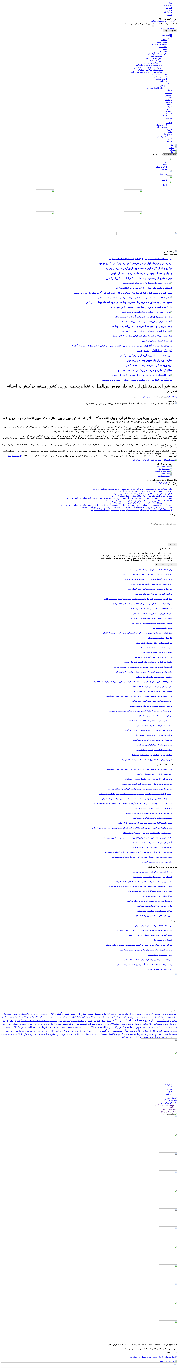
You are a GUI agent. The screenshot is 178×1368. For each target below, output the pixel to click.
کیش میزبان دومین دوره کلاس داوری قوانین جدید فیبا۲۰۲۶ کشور (142, 494)
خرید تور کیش (171, 1098)
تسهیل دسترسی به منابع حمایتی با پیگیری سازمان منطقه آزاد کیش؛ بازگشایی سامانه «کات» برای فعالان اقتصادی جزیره (133, 803)
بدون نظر (147, 397)
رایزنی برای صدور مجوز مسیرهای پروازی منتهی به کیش (146, 491)
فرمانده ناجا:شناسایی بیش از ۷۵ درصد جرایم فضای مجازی (153, 594)
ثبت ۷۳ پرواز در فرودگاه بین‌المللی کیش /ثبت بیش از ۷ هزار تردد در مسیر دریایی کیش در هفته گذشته (139, 696)
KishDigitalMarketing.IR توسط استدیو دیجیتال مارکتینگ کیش (153, 1357)
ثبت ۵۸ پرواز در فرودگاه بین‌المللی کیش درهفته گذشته (154, 745)
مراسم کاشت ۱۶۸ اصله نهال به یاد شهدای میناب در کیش (153, 926)
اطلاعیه (164, 40)
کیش (170, 37)
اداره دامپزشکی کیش (154, 58)
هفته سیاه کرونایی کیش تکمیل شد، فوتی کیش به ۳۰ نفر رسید (152, 623)
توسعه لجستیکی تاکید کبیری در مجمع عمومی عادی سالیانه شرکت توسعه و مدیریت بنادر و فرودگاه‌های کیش (137, 799)
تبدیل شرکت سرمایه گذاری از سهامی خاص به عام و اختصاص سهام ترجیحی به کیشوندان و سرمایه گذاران (137, 633)
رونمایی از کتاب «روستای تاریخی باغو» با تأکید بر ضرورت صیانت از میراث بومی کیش (144, 964)
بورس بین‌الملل (161, 482)
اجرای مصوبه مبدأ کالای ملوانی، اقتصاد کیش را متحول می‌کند (152, 701)
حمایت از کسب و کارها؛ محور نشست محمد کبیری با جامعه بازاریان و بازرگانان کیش (145, 823)
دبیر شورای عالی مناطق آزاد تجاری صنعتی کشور (80, 1017)
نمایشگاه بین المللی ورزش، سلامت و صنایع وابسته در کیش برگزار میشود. (148, 662)
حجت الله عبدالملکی (146, 1017)
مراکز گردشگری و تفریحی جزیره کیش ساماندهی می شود (153, 657)
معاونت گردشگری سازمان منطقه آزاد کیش (43, 1034)
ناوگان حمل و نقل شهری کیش (150, 70)
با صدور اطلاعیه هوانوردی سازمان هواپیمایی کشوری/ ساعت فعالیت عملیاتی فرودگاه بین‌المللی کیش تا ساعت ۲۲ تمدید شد (132, 682)
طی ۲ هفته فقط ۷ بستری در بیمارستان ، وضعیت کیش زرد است (151, 608)
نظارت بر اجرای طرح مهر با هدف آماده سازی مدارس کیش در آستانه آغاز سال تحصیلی (144, 672)
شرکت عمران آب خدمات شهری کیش (156, 1027)
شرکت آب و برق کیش (103, 1024)
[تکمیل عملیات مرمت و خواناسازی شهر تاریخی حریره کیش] (168, 1263)
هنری (170, 139)
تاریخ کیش (173, 1107)
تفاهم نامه (163, 47)
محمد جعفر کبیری (163, 1030)
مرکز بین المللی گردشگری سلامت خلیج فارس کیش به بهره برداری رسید (148, 579)
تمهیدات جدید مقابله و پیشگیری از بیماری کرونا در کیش (154, 643)
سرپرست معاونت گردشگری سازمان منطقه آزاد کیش (35, 1020)
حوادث (169, 1089)
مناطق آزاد (167, 134)
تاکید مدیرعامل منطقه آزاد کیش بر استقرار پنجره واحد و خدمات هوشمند (148, 813)
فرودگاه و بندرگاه (156, 60)
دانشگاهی (163, 86)
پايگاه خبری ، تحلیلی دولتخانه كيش (163, 21)
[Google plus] (163, 471)
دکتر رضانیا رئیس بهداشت (30, 1017)
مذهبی (169, 132)
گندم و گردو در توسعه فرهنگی (162, 940)
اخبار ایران (168, 1084)
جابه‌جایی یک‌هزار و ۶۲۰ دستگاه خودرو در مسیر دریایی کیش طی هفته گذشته (147, 833)
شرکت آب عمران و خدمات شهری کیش (130, 1024)
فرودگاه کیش (7, 1027)
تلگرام (169, 15)
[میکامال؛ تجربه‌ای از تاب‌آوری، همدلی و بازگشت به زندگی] (168, 1282)
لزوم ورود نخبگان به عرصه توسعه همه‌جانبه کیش (156, 652)
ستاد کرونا (163, 51)
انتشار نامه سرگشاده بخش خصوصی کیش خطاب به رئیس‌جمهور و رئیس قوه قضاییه (144, 930)
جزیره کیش (27, 1014)
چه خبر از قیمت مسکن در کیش (162, 628)
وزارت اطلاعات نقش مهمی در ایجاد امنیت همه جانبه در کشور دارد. (150, 570)
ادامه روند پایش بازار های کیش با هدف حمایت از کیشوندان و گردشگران (148, 730)
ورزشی (169, 141)
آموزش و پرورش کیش (158, 44)
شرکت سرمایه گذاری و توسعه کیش (38, 1024)
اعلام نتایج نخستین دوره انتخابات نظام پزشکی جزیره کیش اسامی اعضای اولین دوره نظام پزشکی (140, 886)
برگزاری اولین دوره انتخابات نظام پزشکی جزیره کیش (154, 906)
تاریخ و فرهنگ (161, 125)
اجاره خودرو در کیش (169, 1102)
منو (161, 30)
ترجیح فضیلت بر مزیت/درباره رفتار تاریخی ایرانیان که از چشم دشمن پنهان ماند (146, 960)
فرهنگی (169, 123)
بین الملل (168, 100)
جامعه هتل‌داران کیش (40, 1014)
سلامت (169, 113)
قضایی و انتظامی (160, 77)
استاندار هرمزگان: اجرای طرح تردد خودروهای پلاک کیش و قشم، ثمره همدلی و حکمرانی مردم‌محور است (126, 507)
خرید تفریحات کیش (169, 1100)
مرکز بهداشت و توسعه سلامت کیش (148, 67)
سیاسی (169, 118)
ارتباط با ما (167, 5)
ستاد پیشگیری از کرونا (99, 1020)
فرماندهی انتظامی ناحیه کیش (61, 1027)
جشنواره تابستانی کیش (164, 1017)
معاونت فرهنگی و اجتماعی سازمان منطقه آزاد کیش (90, 1034)
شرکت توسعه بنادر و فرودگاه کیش (72, 1023)
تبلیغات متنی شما (170, 1109)
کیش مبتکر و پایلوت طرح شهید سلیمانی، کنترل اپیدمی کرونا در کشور (149, 589)
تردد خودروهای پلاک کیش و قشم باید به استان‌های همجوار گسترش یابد (140, 503)
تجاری (169, 106)
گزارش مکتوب (161, 79)
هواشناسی (163, 81)
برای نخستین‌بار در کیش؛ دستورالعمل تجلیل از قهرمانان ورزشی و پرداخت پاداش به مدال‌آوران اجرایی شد (137, 838)
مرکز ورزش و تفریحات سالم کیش (149, 65)
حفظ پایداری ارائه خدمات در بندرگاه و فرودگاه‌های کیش (154, 750)
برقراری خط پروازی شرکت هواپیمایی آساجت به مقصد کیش (152, 613)
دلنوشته (169, 111)
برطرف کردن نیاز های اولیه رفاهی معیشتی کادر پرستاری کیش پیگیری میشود (147, 574)
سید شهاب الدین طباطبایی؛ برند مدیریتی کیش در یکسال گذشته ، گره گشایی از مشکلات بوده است (140, 789)
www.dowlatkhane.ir (169, 28)
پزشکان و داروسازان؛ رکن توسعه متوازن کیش (157, 896)
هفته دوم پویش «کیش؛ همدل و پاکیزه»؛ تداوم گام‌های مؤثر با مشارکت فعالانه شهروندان (143, 881)
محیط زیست (162, 42)
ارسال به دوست (14, 456)
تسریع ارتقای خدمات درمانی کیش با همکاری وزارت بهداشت (152, 847)
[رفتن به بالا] (168, 1361)
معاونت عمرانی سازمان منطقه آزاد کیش (136, 1034)
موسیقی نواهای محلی (158, 127)
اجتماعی (168, 90)
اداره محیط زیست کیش (91, 1013)
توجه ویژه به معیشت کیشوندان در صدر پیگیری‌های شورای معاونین (150, 706)
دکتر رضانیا (49, 1017)
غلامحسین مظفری (81, 1027)
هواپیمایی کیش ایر (150, 63)
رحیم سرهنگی (165, 1020)
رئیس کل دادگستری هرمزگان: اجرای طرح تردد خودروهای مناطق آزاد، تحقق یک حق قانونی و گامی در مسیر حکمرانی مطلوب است (116, 505)
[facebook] (164, 466)
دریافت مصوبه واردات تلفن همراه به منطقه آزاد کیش (154, 725)
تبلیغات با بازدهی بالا (169, 1112)
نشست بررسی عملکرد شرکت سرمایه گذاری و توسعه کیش (152, 818)
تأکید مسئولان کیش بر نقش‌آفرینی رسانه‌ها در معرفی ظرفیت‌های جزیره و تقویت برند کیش (132, 489)
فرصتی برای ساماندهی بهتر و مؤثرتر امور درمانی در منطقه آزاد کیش (149, 901)
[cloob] (165, 476)
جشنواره (163, 49)
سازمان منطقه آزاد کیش (157, 54)
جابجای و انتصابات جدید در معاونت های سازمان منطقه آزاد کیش (151, 584)
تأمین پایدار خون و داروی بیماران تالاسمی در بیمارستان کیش (152, 877)
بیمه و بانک (168, 97)
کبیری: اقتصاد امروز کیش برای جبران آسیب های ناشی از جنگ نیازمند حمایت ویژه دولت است (131, 510)
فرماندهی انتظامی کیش (30, 1027)
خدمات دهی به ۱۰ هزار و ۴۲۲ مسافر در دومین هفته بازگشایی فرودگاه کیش (138, 500)
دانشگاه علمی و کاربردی (153, 88)
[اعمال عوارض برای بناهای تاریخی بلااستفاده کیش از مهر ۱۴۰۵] (168, 1207)
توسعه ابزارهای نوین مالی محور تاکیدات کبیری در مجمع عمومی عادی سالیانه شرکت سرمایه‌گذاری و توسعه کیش (135, 794)
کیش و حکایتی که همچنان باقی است (160, 969)
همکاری (169, 3)
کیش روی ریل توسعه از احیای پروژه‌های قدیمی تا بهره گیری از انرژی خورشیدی (146, 760)
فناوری (169, 109)
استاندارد (168, 93)
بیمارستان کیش (156, 56)
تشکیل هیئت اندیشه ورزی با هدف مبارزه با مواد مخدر (154, 911)
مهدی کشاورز (11, 1034)
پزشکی (169, 102)
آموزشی (169, 83)
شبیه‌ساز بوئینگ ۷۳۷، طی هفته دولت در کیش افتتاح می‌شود (152, 691)
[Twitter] (165, 469)
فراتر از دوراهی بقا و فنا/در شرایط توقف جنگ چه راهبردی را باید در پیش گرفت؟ (146, 950)
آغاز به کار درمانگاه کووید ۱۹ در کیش (160, 638)
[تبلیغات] (173, 145)
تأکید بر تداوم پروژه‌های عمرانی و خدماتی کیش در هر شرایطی (152, 842)
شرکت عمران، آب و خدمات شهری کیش (146, 72)
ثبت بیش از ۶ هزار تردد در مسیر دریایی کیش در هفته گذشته (152, 740)
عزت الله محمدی (100, 1027)
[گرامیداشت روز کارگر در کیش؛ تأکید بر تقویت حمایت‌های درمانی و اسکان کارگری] (168, 1338)
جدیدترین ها (160, 564)
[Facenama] (164, 473)
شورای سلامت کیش (127, 1027)
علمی (170, 120)
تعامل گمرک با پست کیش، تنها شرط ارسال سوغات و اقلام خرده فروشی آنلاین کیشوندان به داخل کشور (138, 599)
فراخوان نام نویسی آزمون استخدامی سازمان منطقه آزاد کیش (151, 808)
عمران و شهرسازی (159, 74)
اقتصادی (168, 95)
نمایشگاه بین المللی (164, 136)
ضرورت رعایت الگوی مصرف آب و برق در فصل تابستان (154, 916)
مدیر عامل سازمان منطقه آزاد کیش (120, 1030)
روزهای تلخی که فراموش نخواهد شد (160, 955)
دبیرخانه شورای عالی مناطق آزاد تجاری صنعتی (121, 1017)
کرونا (165, 116)
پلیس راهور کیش (125, 1037)
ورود (170, 10)
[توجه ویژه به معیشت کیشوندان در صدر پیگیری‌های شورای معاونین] (168, 1151)
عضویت (169, 8)
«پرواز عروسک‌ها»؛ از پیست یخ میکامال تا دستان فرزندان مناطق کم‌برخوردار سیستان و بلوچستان (140, 711)
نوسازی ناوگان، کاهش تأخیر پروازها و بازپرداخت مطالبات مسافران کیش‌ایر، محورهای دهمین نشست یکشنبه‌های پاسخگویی (119, 498)
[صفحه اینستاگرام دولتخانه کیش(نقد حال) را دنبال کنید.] (154, 460)
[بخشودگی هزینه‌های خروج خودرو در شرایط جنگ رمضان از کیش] (168, 1301)
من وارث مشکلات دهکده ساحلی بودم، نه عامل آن (155, 716)
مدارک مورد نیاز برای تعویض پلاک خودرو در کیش (156, 647)
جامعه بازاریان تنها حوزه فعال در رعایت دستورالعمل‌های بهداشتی (151, 618)
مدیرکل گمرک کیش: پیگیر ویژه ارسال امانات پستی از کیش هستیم (142, 496)
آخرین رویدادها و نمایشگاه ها (166, 1105)
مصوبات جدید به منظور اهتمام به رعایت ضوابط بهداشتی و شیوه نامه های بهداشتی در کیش (142, 604)
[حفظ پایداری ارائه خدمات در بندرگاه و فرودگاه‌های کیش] (168, 1189)
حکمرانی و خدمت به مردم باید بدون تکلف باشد (157, 862)
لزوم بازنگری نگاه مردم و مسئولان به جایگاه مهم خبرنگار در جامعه (150, 935)
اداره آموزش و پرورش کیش (119, 1014)
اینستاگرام (168, 12)
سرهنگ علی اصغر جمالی (74, 1021)
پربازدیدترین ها (171, 564)
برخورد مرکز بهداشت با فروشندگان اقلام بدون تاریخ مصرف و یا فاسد (149, 891)
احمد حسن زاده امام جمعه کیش (141, 1014)
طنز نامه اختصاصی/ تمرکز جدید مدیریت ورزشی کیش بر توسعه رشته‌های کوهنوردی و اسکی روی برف (139, 945)
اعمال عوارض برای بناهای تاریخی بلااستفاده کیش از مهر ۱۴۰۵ (152, 755)
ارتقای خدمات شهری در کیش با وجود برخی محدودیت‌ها (154, 735)
